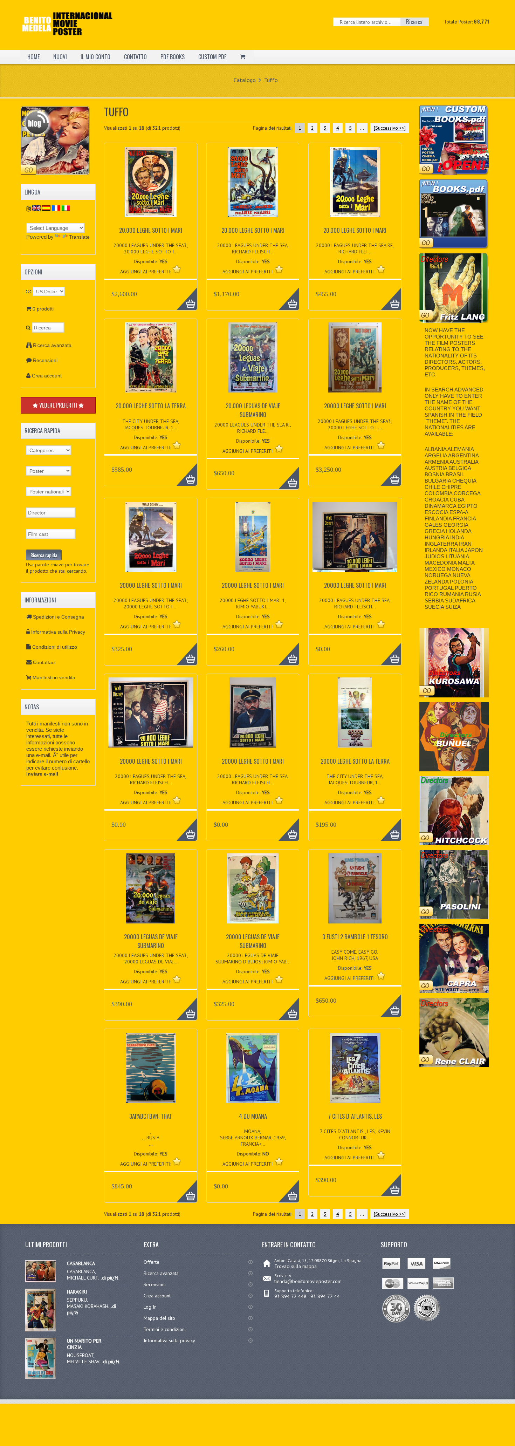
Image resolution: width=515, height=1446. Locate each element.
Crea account (47, 375)
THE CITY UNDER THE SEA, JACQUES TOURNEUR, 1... (150, 424)
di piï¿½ (110, 1278)
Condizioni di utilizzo (54, 647)
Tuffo (271, 79)
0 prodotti (43, 309)
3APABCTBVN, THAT (150, 1116)
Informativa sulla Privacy (58, 632)
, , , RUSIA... (150, 1137)
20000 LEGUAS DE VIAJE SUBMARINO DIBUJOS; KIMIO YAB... (252, 958)
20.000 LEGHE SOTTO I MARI (150, 230)
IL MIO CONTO (95, 57)
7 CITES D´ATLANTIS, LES (355, 1116)
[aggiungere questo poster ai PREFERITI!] (176, 269)
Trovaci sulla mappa (295, 1266)
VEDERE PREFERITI (58, 405)
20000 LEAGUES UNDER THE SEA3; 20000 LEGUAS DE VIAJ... (151, 958)
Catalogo (245, 79)
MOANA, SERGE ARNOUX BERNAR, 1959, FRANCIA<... (253, 1137)
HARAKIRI (77, 1292)
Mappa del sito (159, 1318)
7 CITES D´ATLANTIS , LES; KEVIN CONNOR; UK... (355, 1134)
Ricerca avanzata (52, 345)
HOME (33, 57)
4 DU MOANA (253, 1116)
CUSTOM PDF (212, 57)
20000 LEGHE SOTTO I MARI (355, 405)
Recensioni (45, 360)
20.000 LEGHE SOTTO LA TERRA (151, 405)
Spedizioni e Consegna (58, 617)
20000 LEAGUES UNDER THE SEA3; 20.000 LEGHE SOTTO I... (151, 248)
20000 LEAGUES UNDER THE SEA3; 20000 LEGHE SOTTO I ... (355, 424)
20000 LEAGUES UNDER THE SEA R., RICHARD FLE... (252, 428)
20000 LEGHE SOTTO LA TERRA (355, 761)
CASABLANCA (81, 1263)
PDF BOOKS (172, 57)
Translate (79, 237)
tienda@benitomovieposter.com (308, 1281)
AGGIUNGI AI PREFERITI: (350, 978)
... (362, 128)
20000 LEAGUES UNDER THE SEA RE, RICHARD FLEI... (355, 248)
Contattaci (44, 662)
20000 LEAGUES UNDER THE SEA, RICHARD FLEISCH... (253, 248)
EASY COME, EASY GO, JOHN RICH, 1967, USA (354, 955)
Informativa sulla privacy (169, 1340)
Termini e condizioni (165, 1329)
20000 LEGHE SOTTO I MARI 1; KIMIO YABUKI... (253, 603)
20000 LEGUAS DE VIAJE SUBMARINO (151, 941)
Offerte (151, 1262)
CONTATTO (135, 57)
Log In (150, 1307)
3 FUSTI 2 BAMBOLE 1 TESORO (355, 936)
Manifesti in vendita (54, 677)
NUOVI (60, 57)
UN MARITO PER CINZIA (84, 1344)
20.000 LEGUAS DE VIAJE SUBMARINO (253, 410)
